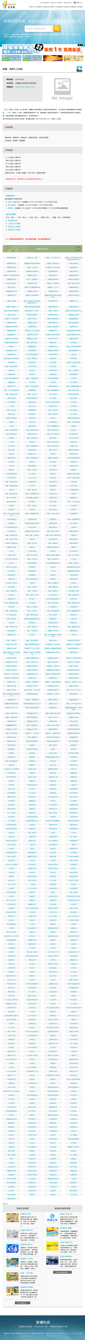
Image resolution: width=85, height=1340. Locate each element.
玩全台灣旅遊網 (44, 3)
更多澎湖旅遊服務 (62, 1272)
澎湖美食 (52, 7)
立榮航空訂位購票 (14, 223)
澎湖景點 (73, 7)
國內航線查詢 (12, 220)
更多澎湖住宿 (23, 1303)
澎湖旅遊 (45, 7)
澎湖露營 (39, 7)
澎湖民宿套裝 (24, 34)
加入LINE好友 (77, 1333)
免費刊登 (53, 3)
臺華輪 (10, 208)
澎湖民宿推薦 (15, 34)
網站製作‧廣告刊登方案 (64, 3)
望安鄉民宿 (73, 34)
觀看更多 (5, 1204)
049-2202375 (66, 1333)
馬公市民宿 (66, 34)
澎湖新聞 (66, 7)
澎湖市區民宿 (58, 34)
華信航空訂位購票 (14, 227)
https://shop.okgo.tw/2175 (25, 87)
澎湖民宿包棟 (33, 34)
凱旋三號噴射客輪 (14, 202)
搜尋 (57, 28)
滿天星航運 (12, 205)
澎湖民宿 (9, 5)
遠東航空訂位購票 (14, 230)
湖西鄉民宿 (12, 37)
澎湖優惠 (59, 7)
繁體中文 (77, 2)
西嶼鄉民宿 (20, 37)
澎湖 (5, 109)
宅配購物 (80, 7)
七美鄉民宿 (27, 37)
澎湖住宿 (32, 7)
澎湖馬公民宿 (48, 34)
